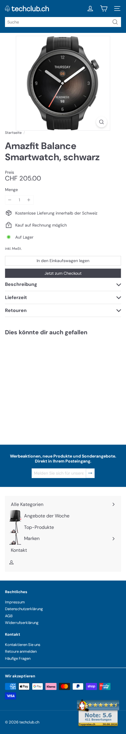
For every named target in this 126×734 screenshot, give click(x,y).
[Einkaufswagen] (103, 8)
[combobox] (63, 22)
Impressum (15, 602)
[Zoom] (101, 122)
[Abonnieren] (90, 473)
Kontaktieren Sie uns (22, 644)
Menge (11, 189)
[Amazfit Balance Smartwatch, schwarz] (41, 386)
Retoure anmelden (21, 651)
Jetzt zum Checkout (63, 273)
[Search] (115, 22)
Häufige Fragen (17, 658)
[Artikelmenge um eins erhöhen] (29, 200)
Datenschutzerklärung (24, 608)
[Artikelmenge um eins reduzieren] (10, 200)
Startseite (13, 133)
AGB (9, 615)
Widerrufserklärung (21, 622)
